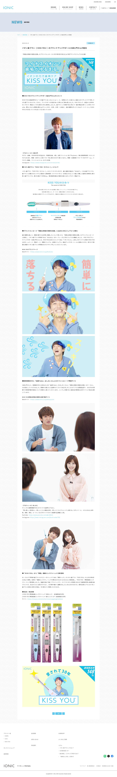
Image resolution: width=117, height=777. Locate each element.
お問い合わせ (34, 739)
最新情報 (25, 34)
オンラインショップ (9, 748)
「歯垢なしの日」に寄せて (67, 756)
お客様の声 (61, 733)
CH (115, 2)
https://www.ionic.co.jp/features (42, 252)
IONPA (6, 736)
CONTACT (93, 7)
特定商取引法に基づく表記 (107, 766)
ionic (6, 739)
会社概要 (33, 733)
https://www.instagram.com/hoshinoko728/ (45, 517)
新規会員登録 (113, 8)
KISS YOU (7, 741)
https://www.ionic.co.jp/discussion (42, 399)
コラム (60, 745)
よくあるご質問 (62, 739)
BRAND (53, 7)
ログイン (104, 8)
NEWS (81, 7)
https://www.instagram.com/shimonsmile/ (45, 162)
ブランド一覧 (7, 733)
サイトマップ (83, 766)
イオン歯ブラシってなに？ (67, 748)
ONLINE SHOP (67, 7)
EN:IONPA (108, 2)
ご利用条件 (98, 766)
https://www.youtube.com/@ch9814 (40, 515)
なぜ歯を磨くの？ (64, 751)
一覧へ (58, 713)
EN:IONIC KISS (98, 2)
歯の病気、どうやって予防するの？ (69, 753)
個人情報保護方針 (90, 766)
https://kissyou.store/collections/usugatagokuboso (45, 599)
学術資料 (33, 745)
